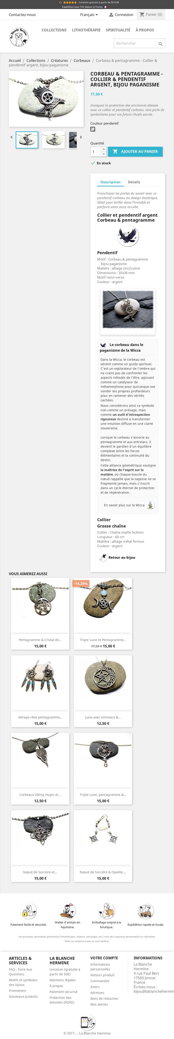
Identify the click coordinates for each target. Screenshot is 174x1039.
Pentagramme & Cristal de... (40, 640)
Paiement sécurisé (63, 992)
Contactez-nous (22, 14)
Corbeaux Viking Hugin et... (40, 795)
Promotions (17, 990)
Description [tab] (111, 182)
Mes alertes (99, 1004)
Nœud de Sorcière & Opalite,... (103, 872)
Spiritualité (118, 30)
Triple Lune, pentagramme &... (103, 795)
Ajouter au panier (135, 151)
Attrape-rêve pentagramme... (40, 717)
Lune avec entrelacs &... (103, 717)
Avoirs (95, 987)
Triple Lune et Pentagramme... (103, 640)
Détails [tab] (134, 182)
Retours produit (102, 975)
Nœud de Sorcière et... (40, 872)
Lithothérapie (86, 30)
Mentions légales (63, 980)
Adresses (97, 992)
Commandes (99, 981)
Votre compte (104, 957)
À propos (145, 30)
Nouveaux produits (23, 996)
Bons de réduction (104, 998)
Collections (54, 30)
